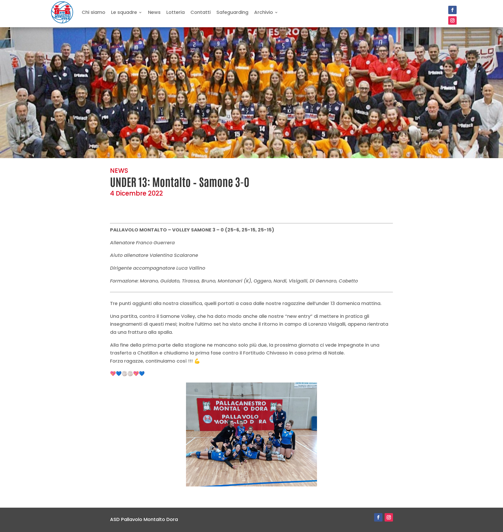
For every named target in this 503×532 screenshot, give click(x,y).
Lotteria (175, 12)
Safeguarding (232, 12)
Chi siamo (93, 12)
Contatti (200, 12)
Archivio (263, 12)
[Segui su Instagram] (452, 20)
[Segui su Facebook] (452, 10)
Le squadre (124, 12)
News (154, 12)
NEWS (119, 170)
